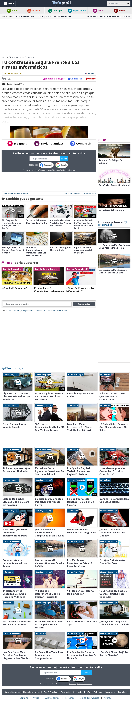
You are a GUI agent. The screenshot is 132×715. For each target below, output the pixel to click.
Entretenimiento (68, 692)
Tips (10, 310)
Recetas (35, 10)
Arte (41, 16)
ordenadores (40, 310)
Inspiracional (79, 10)
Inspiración (110, 692)
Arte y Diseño (84, 692)
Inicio (4, 57)
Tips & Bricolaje (50, 692)
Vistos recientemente (109, 16)
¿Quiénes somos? (52, 697)
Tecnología (66, 16)
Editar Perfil (92, 16)
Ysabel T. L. (19, 84)
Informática (28, 57)
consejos (16, 310)
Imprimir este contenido (16, 193)
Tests (100, 10)
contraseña (62, 310)
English (91, 73)
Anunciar (108, 697)
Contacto (24, 697)
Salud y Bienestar (12, 692)
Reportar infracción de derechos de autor (79, 193)
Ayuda (36, 697)
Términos (55, 170)
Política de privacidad (67, 170)
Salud (14, 10)
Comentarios (84, 304)
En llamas (52, 16)
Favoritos (126, 16)
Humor (122, 10)
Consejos (57, 10)
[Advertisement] (66, 37)
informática (51, 310)
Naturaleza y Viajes (26, 16)
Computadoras (27, 310)
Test (8, 262)
